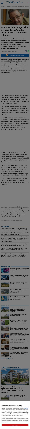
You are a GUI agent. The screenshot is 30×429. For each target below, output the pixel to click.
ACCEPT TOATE (15, 425)
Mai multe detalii (26, 408)
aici (10, 413)
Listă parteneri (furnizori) (5, 422)
